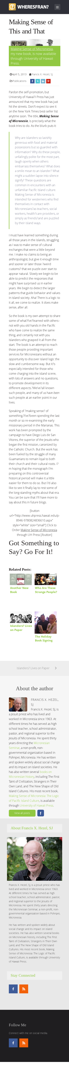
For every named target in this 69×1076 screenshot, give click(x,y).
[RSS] (23, 988)
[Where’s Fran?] (29, 6)
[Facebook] (13, 988)
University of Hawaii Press (36, 805)
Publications (19, 81)
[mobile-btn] (57, 7)
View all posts (22, 813)
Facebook (40, 813)
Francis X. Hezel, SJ (42, 74)
